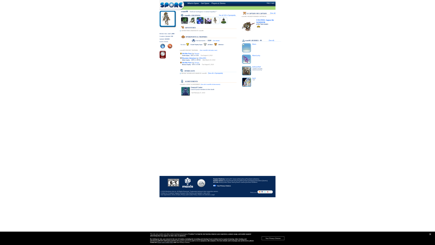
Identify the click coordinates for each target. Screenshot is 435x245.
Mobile (256, 179)
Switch (227, 179)
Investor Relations (251, 182)
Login (272, 3)
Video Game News (229, 182)
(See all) (273, 13)
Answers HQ (184, 193)
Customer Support (173, 193)
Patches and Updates (195, 193)
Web (239, 179)
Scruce (197, 53)
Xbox (243, 179)
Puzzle (237, 180)
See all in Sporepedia (227, 15)
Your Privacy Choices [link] (224, 186)
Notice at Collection (204, 195)
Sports (265, 180)
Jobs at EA (206, 193)
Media (220, 182)
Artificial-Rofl (256, 67)
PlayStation (249, 179)
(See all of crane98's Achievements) (210, 84)
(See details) (216, 40)
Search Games (240, 182)
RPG (241, 180)
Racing (226, 180)
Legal (213, 195)
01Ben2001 (202, 58)
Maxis (254, 44)
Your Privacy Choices (273, 238)
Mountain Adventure (189, 58)
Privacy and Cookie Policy (165, 242)
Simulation (258, 180)
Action (246, 180)
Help (268, 3)
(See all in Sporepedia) (215, 73)
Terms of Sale (176, 195)
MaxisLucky (256, 55)
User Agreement (166, 195)
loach (254, 78)
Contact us (164, 193)
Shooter (231, 180)
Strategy (251, 180)
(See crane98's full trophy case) (208, 50)
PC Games (233, 179)
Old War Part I (187, 53)
